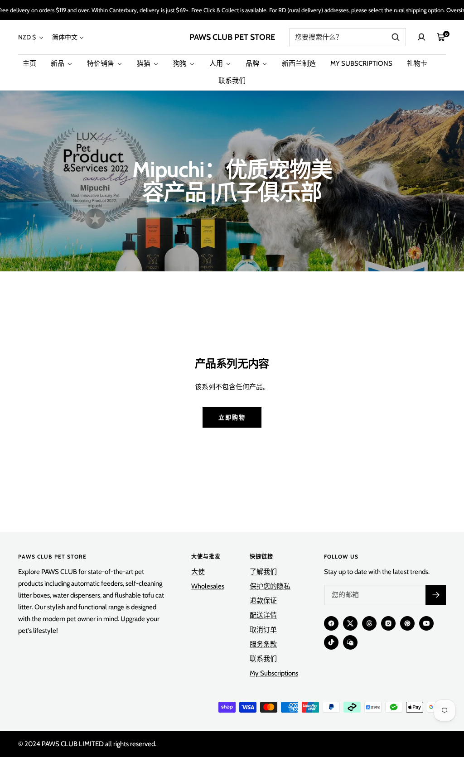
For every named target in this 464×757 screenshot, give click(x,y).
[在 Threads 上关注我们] (369, 623)
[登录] (421, 37)
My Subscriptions (274, 673)
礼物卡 (417, 63)
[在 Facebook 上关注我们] (331, 623)
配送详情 (263, 615)
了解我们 (263, 572)
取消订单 (263, 630)
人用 (216, 63)
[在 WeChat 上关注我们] (350, 642)
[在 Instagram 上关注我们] (388, 623)
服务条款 (263, 644)
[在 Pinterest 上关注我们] (407, 623)
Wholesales (207, 586)
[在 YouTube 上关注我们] (426, 623)
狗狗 (180, 63)
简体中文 (64, 37)
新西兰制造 (299, 63)
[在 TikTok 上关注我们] (331, 642)
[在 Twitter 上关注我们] (350, 623)
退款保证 (263, 601)
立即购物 (232, 417)
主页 (29, 63)
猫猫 (144, 63)
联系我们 (232, 81)
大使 (198, 572)
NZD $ (27, 37)
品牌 (253, 63)
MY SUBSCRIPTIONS (361, 63)
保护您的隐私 (270, 586)
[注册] (435, 595)
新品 (58, 63)
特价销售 (101, 63)
